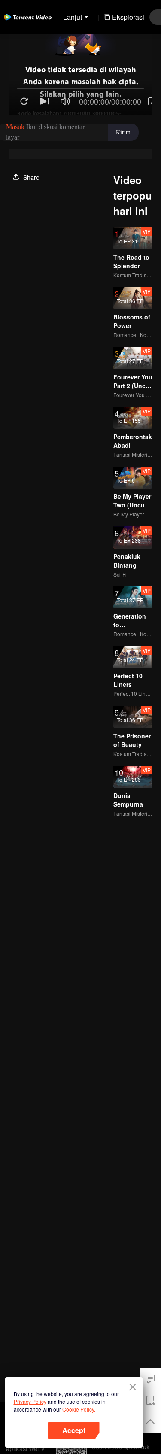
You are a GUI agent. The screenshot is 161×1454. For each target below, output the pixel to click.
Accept (73, 1430)
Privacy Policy (30, 1401)
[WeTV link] (28, 17)
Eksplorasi (128, 17)
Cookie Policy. (78, 1409)
